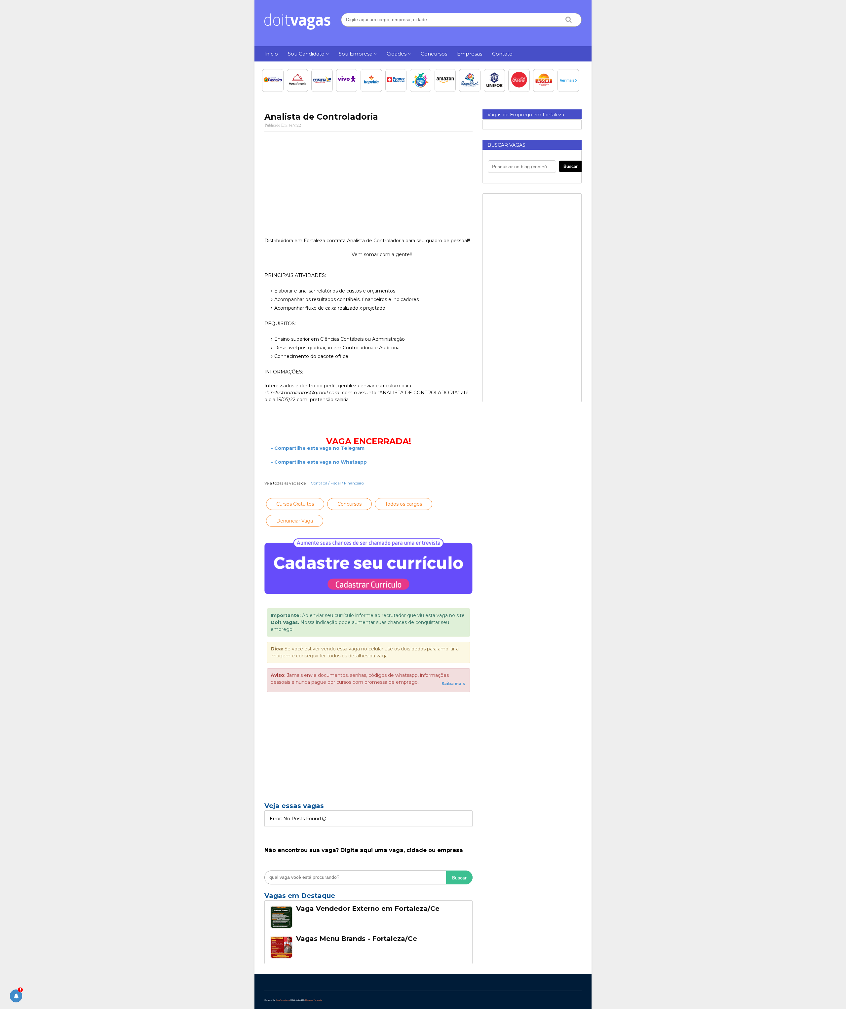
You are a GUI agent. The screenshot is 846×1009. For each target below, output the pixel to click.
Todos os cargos (403, 504)
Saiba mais (453, 683)
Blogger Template (313, 1000)
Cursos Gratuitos (295, 504)
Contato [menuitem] (502, 54)
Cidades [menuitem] (396, 54)
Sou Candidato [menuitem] (306, 54)
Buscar (459, 877)
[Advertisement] (368, 184)
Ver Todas (368, 898)
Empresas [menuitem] (469, 54)
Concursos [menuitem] (434, 54)
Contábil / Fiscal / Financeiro (337, 483)
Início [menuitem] (271, 54)
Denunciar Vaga (294, 521)
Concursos (349, 504)
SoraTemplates (283, 1000)
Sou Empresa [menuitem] (355, 54)
